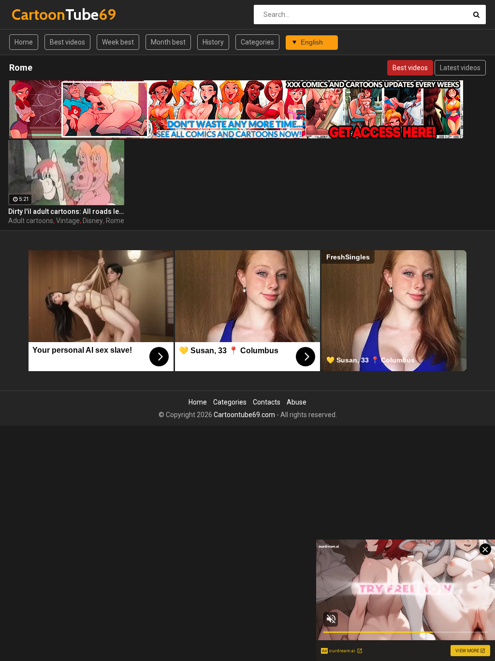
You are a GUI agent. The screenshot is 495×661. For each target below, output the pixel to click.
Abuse (296, 402)
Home (24, 42)
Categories (257, 42)
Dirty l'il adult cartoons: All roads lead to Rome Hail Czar (66, 211)
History (213, 42)
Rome (115, 221)
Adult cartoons (30, 221)
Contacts (266, 402)
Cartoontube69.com (244, 415)
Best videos (67, 42)
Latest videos (460, 68)
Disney (93, 221)
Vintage (68, 221)
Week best (118, 42)
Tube (37, 14)
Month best (168, 42)
